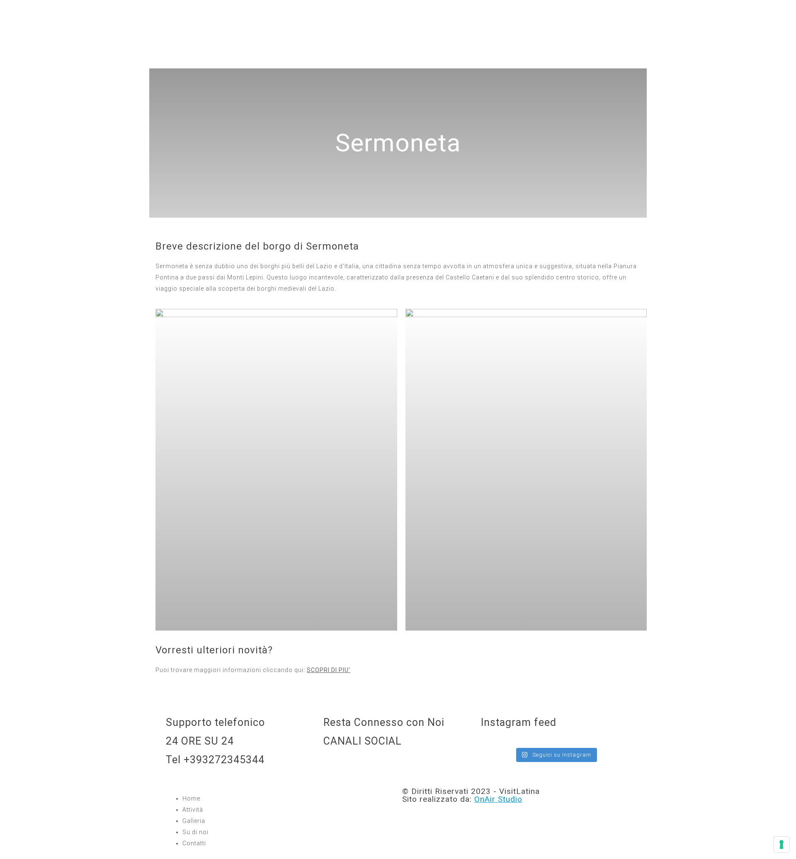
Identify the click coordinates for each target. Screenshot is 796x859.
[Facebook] (356, 765)
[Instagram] (333, 765)
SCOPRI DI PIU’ (328, 670)
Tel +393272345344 (215, 760)
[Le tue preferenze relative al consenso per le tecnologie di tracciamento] (781, 844)
